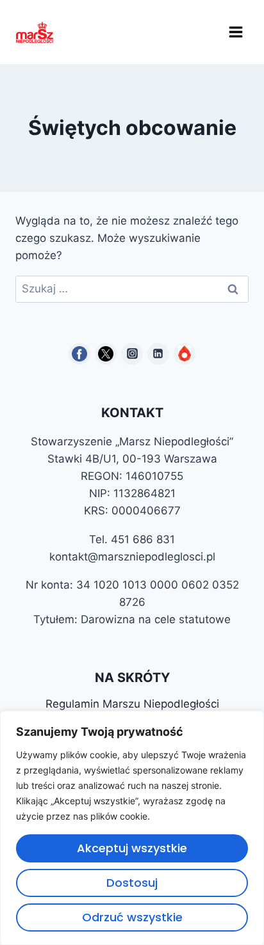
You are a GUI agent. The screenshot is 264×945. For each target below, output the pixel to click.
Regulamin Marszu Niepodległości (132, 703)
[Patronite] (184, 354)
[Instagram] (132, 354)
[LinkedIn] (158, 354)
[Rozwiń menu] (235, 31)
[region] (132, 828)
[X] (106, 354)
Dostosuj (132, 883)
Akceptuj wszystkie (132, 848)
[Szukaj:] (132, 288)
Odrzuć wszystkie (132, 917)
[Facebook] (79, 354)
